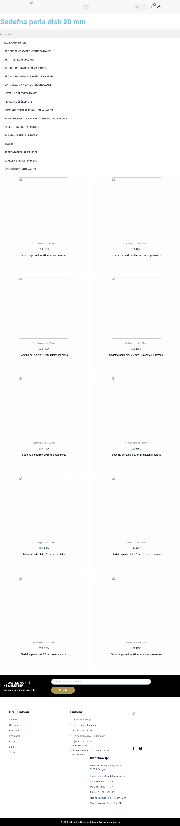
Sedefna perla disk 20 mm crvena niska (43, 255)
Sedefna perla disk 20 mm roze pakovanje (136, 554)
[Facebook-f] (133, 748)
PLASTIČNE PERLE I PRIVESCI (21, 135)
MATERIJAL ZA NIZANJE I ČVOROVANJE (28, 84)
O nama (13, 725)
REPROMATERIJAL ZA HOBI (20, 152)
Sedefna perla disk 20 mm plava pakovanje (136, 454)
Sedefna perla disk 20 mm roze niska (43, 554)
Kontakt (13, 752)
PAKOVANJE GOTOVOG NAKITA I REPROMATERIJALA (35, 118)
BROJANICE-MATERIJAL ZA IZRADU (25, 67)
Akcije (12, 741)
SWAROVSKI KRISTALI (16, 43)
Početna (13, 719)
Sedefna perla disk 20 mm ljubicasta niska (44, 354)
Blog (11, 746)
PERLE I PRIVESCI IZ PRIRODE (21, 126)
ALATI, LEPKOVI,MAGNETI (19, 59)
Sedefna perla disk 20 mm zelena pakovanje (136, 654)
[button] (86, 7)
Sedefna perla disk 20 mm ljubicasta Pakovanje (136, 354)
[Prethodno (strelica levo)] (6, 413)
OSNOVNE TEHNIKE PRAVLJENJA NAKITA (28, 110)
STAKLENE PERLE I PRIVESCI (21, 160)
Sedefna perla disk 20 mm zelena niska (43, 654)
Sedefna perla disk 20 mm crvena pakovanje (136, 255)
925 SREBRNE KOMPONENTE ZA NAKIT (27, 51)
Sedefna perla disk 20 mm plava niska (44, 454)
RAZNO (8, 143)
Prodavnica (15, 730)
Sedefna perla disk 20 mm (44, 243)
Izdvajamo (14, 735)
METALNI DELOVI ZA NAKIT (20, 93)
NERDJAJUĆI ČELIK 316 (18, 101)
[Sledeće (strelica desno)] (174, 413)
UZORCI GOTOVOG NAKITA (20, 168)
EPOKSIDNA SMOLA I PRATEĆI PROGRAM (28, 76)
